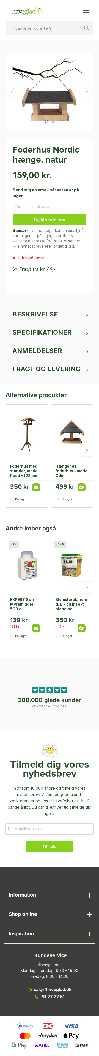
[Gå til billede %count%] (46, 121)
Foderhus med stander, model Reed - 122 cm (24, 471)
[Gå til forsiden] (28, 10)
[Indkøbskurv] (75, 9)
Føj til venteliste (49, 219)
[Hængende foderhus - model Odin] (72, 432)
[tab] (50, 314)
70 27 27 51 (53, 997)
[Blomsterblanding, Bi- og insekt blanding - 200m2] (72, 565)
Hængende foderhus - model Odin (72, 471)
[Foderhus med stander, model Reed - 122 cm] (26, 432)
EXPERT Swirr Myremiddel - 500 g (23, 604)
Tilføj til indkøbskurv (36, 487)
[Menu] (88, 13)
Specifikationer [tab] (42, 332)
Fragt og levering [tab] (46, 369)
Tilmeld (49, 846)
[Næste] (86, 90)
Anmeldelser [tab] (37, 351)
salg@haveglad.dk (53, 989)
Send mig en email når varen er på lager (46, 193)
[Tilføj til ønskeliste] (37, 622)
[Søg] (87, 28)
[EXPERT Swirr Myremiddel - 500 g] (26, 565)
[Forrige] (13, 90)
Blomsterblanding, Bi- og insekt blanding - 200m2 (71, 604)
